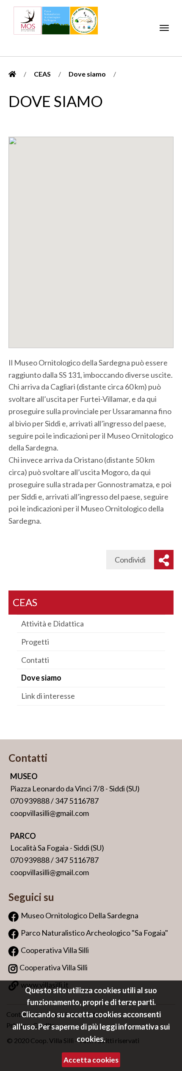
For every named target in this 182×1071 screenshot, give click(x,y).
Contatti (35, 660)
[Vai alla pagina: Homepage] (12, 74)
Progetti (35, 641)
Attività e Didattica (52, 623)
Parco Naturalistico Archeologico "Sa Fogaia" (94, 932)
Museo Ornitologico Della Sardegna (79, 915)
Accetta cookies (91, 1059)
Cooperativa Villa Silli (55, 950)
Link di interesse (48, 695)
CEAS (42, 74)
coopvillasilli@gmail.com (49, 813)
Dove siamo (87, 74)
